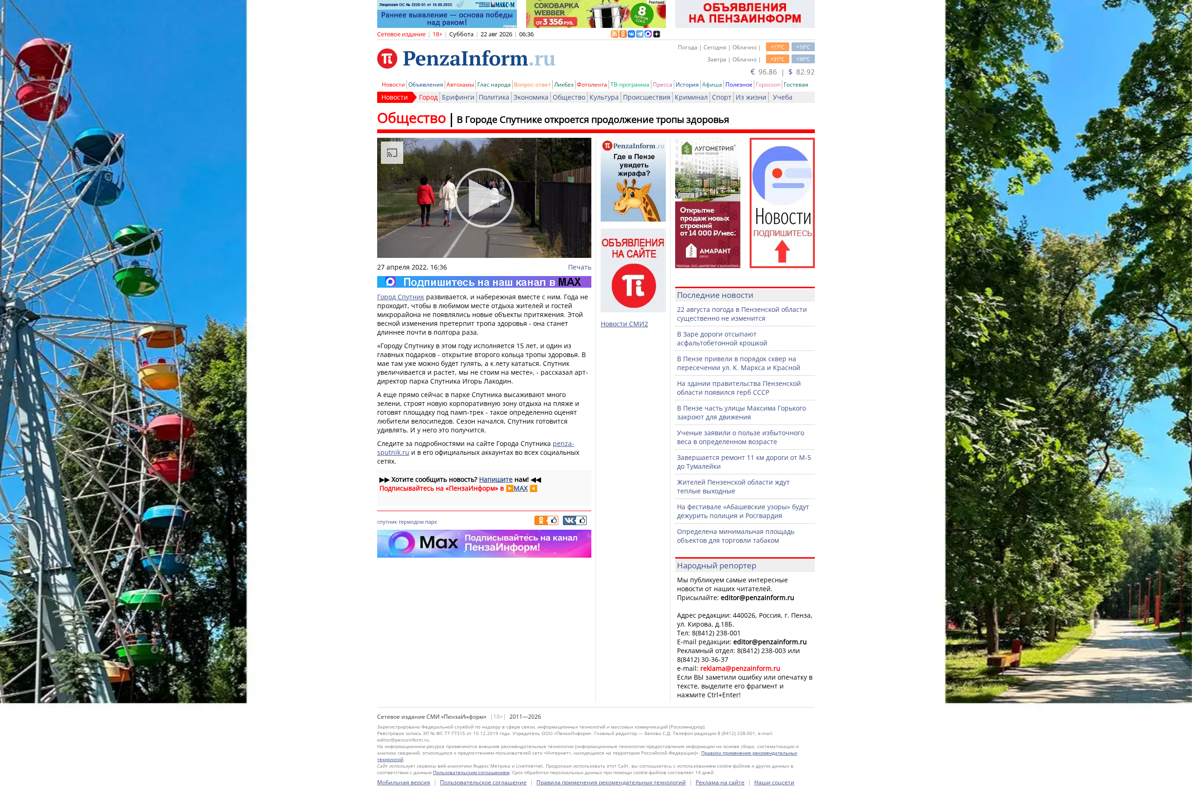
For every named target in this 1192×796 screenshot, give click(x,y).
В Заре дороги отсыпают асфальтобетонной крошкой (722, 338)
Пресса (662, 84)
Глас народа (494, 84)
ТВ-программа (630, 84)
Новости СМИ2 (624, 323)
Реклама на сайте (720, 782)
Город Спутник (400, 296)
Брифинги (458, 97)
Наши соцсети (774, 782)
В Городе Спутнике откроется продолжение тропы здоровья (593, 119)
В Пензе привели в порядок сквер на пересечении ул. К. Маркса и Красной (738, 363)
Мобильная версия (403, 782)
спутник (387, 521)
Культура (604, 97)
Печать (579, 267)
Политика (494, 97)
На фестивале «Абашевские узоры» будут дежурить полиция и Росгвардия (743, 511)
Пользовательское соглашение (483, 782)
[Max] (484, 282)
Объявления (425, 84)
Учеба (782, 97)
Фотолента (592, 84)
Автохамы (460, 84)
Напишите (496, 479)
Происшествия (646, 97)
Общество (569, 97)
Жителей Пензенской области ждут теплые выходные (733, 486)
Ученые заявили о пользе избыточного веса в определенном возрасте (740, 437)
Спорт (721, 97)
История (687, 84)
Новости (393, 84)
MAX (521, 488)
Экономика (531, 97)
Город (428, 97)
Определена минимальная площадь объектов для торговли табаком (735, 536)
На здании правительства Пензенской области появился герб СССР (739, 388)
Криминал (691, 97)
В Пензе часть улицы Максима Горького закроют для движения (741, 412)
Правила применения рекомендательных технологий (611, 782)
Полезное (738, 84)
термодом (411, 521)
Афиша (712, 84)
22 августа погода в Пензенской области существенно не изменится (742, 314)
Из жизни (751, 97)
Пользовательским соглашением (471, 772)
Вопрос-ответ (532, 84)
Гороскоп (768, 84)
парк (431, 521)
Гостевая (796, 84)
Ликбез (564, 84)
